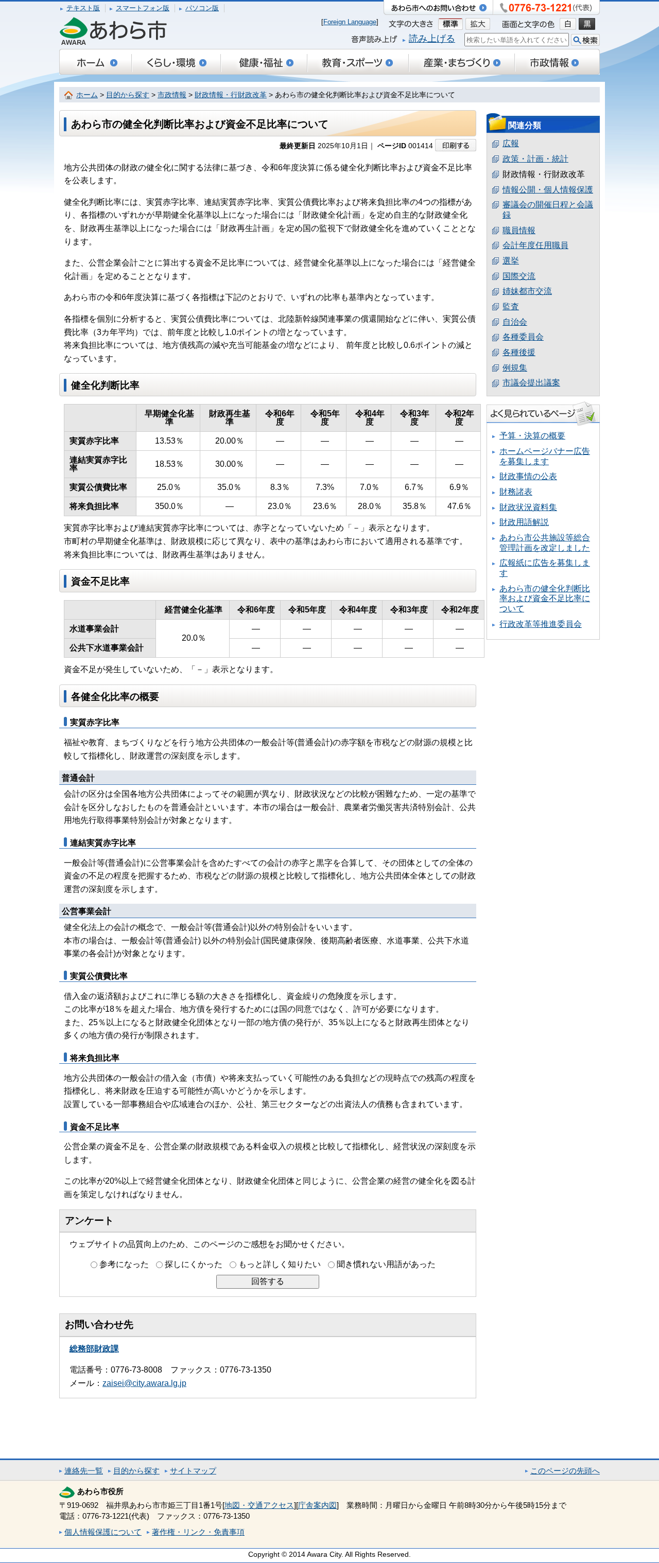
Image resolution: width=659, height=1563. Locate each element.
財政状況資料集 (528, 507)
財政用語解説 (524, 522)
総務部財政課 (94, 1348)
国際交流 (518, 276)
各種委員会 (523, 336)
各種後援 (518, 352)
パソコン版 (202, 8)
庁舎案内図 (317, 1505)
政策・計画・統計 (535, 158)
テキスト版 (83, 8)
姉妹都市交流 (527, 291)
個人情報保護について (103, 1531)
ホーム (87, 95)
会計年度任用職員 (535, 245)
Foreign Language (349, 22)
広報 (510, 143)
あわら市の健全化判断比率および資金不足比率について (544, 598)
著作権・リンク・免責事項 (198, 1531)
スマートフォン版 (142, 8)
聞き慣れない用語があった (386, 1264)
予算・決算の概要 (532, 435)
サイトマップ (193, 1470)
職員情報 (518, 230)
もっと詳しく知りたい (279, 1264)
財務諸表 (515, 491)
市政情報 (172, 95)
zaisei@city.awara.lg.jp (144, 1383)
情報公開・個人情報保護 (547, 189)
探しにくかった (193, 1264)
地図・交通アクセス (259, 1505)
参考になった (124, 1264)
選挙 (510, 260)
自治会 (514, 322)
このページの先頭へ (565, 1470)
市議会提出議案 (531, 382)
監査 (510, 306)
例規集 (514, 367)
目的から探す (127, 95)
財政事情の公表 (528, 476)
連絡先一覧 (83, 1470)
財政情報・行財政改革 (231, 95)
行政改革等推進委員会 (540, 624)
